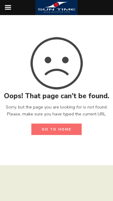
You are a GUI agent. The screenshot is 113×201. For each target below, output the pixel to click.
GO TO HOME (56, 129)
